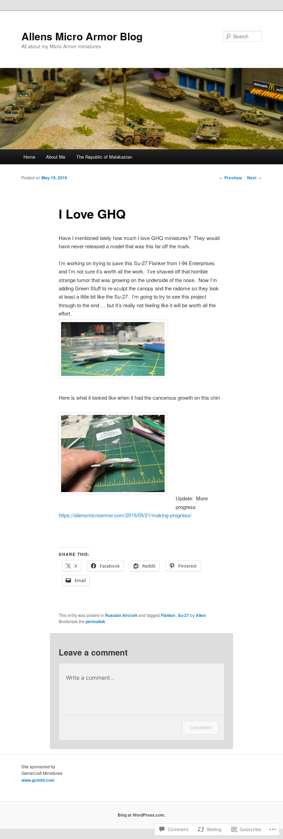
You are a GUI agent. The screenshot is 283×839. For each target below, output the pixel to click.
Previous (230, 177)
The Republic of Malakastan (104, 156)
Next (254, 177)
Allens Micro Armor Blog (82, 36)
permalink (95, 621)
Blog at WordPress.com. (141, 815)
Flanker (168, 615)
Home (29, 156)
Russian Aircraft (121, 615)
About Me (55, 156)
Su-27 (183, 615)
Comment (200, 727)
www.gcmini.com (38, 780)
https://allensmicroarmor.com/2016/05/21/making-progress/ (125, 515)
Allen (201, 615)
